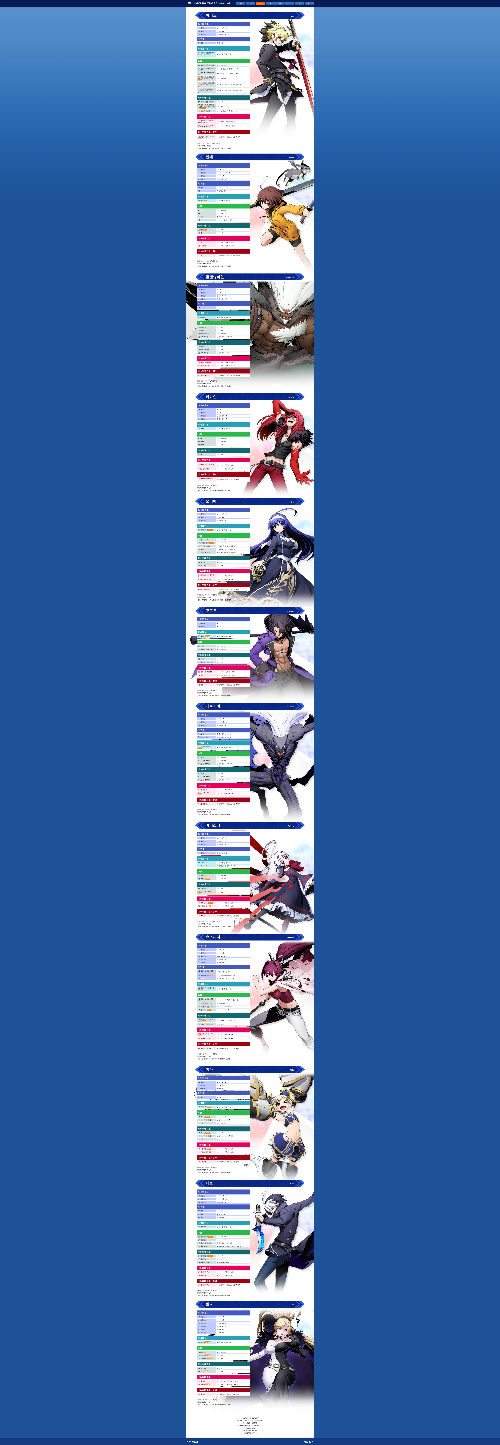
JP (240, 3)
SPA (309, 3)
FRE (280, 3)
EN (250, 3)
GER (299, 3)
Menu (189, 3)
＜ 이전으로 (192, 1441)
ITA (289, 3)
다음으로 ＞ (307, 1441)
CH (270, 3)
